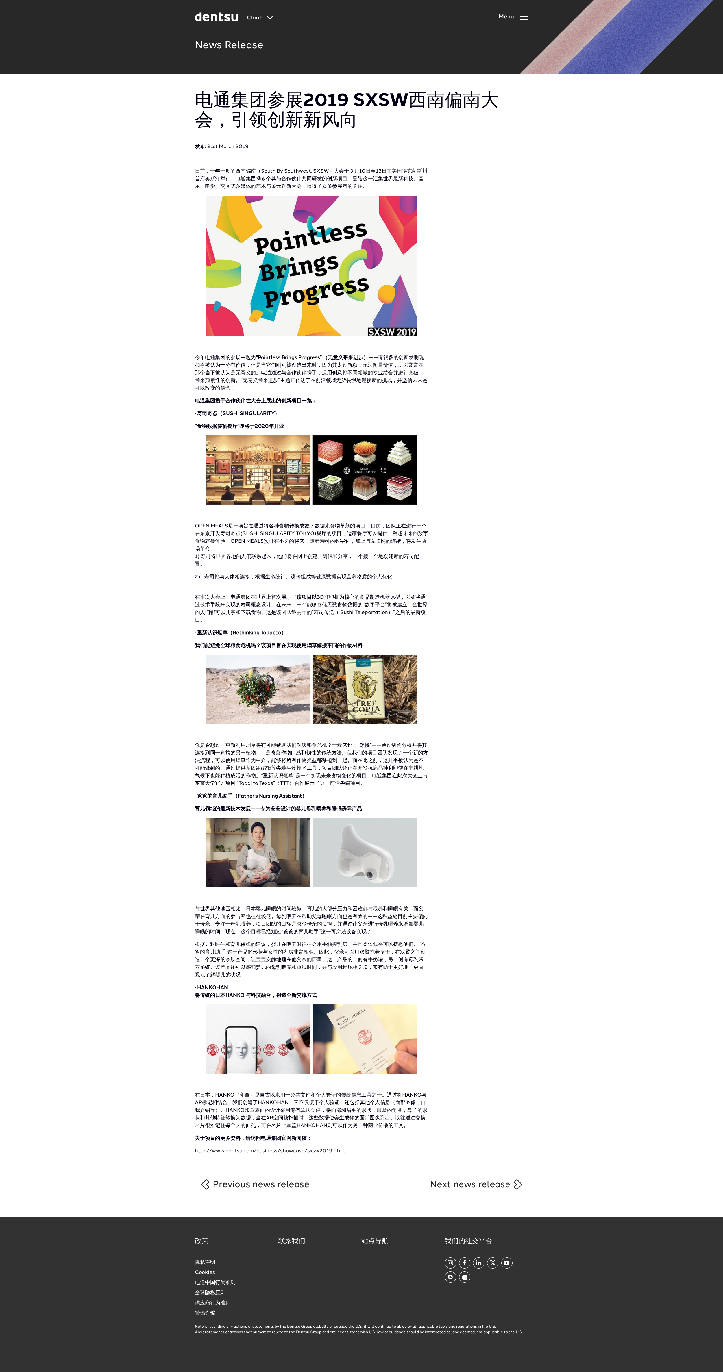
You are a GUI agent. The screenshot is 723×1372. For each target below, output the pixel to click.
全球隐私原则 (210, 1292)
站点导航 (375, 1241)
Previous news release (260, 1184)
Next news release (471, 1184)
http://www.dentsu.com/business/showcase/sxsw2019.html (270, 1151)
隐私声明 (205, 1262)
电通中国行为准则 (215, 1282)
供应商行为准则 (212, 1303)
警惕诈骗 (205, 1313)
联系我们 (291, 1241)
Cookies (205, 1272)
